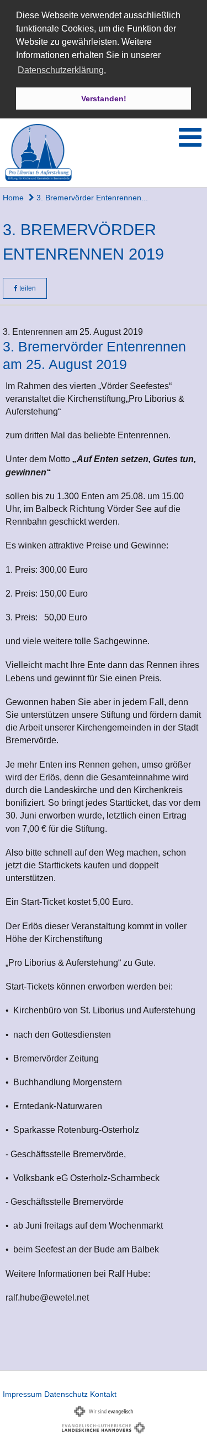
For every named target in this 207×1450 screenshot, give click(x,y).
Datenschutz (66, 1394)
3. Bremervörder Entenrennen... (91, 197)
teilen (27, 288)
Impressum (22, 1394)
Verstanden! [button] (103, 98)
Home (13, 197)
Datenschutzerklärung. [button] (62, 70)
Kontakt (103, 1394)
